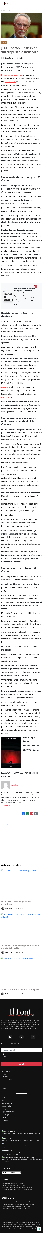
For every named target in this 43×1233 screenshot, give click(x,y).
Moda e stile (6, 1106)
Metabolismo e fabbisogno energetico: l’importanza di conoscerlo (24, 290)
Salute (4, 1074)
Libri (8, 10)
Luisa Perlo (9, 58)
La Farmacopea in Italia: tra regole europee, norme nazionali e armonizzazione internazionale (19, 1153)
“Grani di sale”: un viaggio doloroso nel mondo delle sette (20, 946)
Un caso (4, 387)
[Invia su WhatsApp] (27, 813)
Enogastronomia (8, 1109)
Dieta (4, 1117)
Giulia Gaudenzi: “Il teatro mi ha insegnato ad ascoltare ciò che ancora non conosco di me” (21, 1134)
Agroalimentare (8, 1112)
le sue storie (10, 81)
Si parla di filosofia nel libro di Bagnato (20, 989)
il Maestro (5, 397)
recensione (6, 806)
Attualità (5, 1077)
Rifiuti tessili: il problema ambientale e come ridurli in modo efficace (20, 1140)
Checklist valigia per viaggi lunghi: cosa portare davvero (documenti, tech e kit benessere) (22, 1160)
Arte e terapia (7, 1103)
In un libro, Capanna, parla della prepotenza (16, 903)
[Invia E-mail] (31, 813)
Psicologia (6, 1114)
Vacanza (5, 1120)
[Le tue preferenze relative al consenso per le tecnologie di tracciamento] (39, 1229)
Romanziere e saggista (11, 75)
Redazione (8, 908)
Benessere (6, 1071)
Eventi (4, 1088)
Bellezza (5, 1097)
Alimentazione (7, 1079)
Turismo (5, 1085)
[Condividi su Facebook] (23, 813)
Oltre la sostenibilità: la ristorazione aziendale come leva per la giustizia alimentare (21, 1146)
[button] (8, 296)
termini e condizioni (9, 1059)
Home (3, 10)
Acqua (4, 1100)
